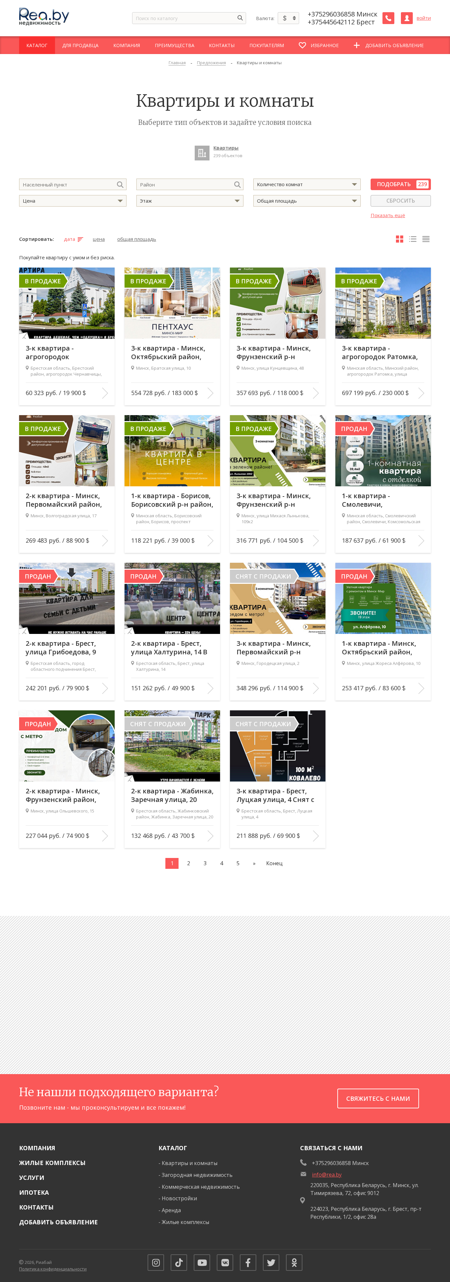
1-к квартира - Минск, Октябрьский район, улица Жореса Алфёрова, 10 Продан (379, 647)
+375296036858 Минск (343, 14)
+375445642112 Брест (341, 22)
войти (424, 18)
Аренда (171, 1210)
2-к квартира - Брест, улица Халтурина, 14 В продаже (169, 647)
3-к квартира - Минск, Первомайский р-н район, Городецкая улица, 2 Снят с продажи (274, 647)
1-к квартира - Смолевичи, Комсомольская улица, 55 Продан (381, 500)
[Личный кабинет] (407, 18)
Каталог (172, 1148)
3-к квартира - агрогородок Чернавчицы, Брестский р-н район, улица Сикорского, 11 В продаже (67, 352)
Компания (37, 1148)
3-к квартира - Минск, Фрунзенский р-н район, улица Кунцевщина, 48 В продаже (274, 352)
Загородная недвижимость (197, 1175)
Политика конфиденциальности (53, 1269)
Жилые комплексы (52, 1163)
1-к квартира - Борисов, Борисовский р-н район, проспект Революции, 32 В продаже (172, 500)
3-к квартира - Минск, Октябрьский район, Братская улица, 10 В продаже (168, 352)
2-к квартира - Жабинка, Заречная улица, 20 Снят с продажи (172, 795)
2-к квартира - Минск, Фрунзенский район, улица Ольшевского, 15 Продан (65, 795)
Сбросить (400, 200)
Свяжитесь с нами (378, 1098)
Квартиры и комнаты (189, 1163)
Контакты (36, 1207)
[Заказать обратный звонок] (388, 18)
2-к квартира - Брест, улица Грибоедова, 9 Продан (61, 647)
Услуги (31, 1178)
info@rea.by (327, 1174)
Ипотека (34, 1192)
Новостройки (179, 1198)
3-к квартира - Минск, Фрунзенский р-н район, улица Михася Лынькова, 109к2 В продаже (274, 500)
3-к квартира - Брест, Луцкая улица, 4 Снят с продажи (275, 795)
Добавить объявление (58, 1222)
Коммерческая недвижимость (201, 1186)
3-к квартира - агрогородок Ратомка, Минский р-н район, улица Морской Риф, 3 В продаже (382, 352)
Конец (274, 863)
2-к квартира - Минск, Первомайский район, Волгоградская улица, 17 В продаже (64, 500)
